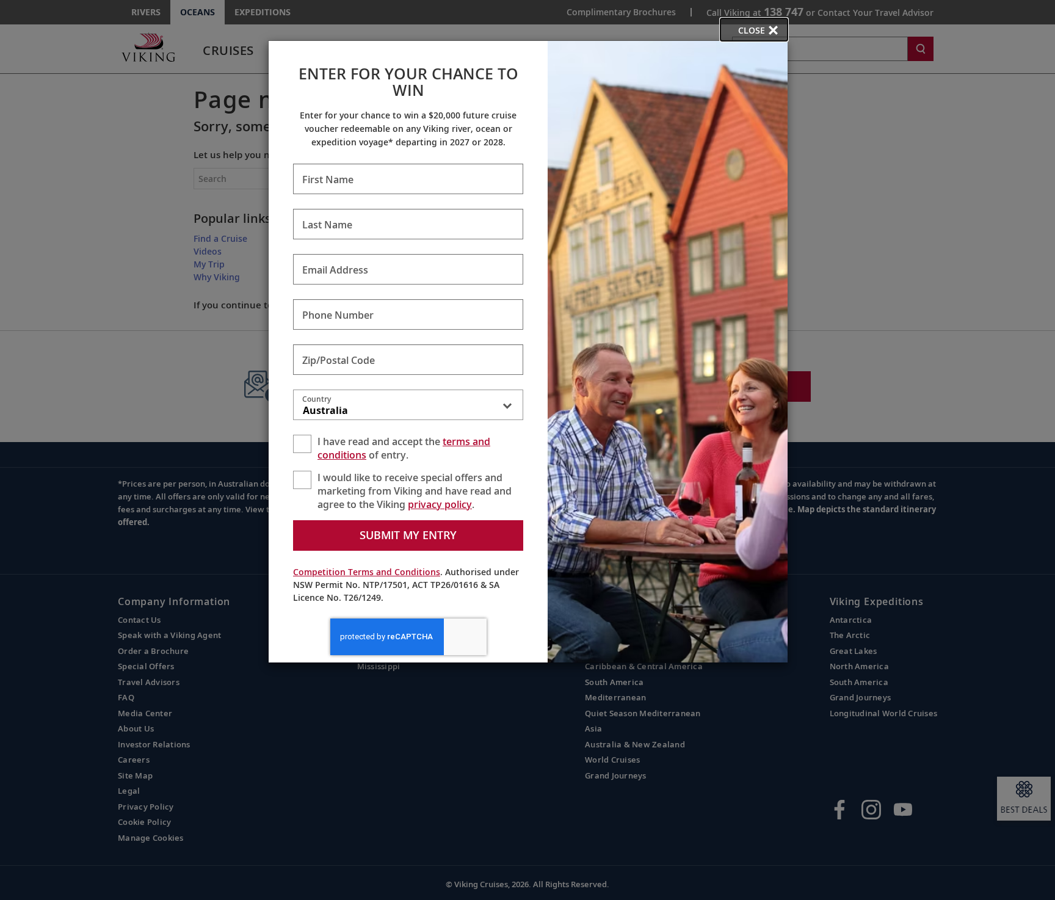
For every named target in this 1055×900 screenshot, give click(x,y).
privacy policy (440, 504)
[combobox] (408, 407)
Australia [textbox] (325, 410)
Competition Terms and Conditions (366, 572)
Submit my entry (408, 535)
